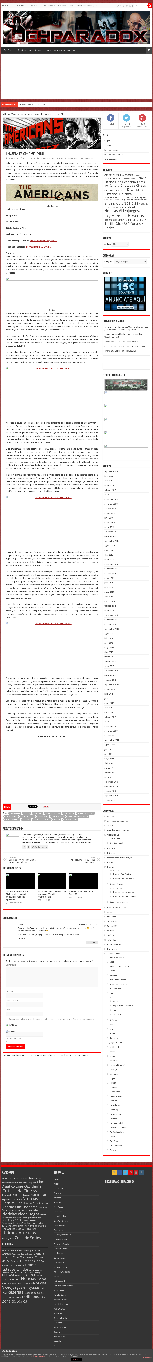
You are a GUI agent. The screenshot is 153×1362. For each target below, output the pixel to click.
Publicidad (111, 917)
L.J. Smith (126, 200)
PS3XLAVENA (59, 1309)
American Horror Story (119, 966)
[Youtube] (129, 6)
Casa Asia (58, 1212)
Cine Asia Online (61, 1221)
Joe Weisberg (11, 816)
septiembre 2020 (111, 471)
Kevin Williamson (116, 200)
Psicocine (58, 1313)
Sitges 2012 (112, 921)
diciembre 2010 (111, 782)
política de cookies (37, 1356)
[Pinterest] (127, 6)
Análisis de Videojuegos (87, 6)
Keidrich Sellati (27, 816)
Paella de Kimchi (61, 1300)
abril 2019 (108, 481)
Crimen (117, 186)
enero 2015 (109, 559)
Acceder (107, 145)
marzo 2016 (109, 522)
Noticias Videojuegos (121, 211)
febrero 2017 (110, 490)
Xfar (55, 1346)
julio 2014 (108, 583)
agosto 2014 (109, 578)
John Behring (137, 197)
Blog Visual (58, 1207)
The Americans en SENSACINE (38, 247)
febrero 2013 (110, 661)
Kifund (56, 1276)
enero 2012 (109, 722)
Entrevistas (111, 853)
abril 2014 (108, 596)
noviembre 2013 (111, 620)
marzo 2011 (109, 768)
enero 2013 (109, 666)
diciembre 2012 (111, 671)
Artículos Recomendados (118, 830)
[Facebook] (121, 6)
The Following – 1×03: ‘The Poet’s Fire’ (82, 860)
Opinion (110, 912)
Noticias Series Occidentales (125, 896)
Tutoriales (111, 940)
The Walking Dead (117, 1132)
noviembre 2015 (111, 536)
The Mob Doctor (117, 1114)
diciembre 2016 (111, 499)
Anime (110, 825)
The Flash (117, 1015)
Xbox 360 (122, 224)
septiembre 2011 (111, 740)
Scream (113, 1083)
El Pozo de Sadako (61, 1244)
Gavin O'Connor (53, 813)
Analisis (110, 816)
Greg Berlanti (136, 195)
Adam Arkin (15, 813)
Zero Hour (114, 1150)
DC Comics (122, 190)
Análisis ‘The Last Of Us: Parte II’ (32, 104)
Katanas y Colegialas (62, 1272)
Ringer (112, 1078)
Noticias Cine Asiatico (122, 874)
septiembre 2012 (111, 684)
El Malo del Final (60, 1239)
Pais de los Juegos (61, 1304)
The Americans (32, 114)
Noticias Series (116, 888)
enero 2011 (109, 777)
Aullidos (57, 1202)
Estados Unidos (117, 194)
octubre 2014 (110, 573)
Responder (92, 942)
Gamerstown (59, 1258)
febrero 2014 (110, 606)
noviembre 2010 (111, 786)
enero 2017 (109, 495)
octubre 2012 (110, 680)
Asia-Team (58, 1188)
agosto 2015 (109, 546)
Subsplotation (60, 1327)
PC (140, 211)
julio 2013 (108, 638)
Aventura (109, 178)
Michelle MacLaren (116, 204)
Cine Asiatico (34, 6)
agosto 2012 (109, 689)
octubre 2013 (110, 624)
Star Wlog (58, 1323)
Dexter (112, 1024)
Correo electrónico (15, 1000)
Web (8, 1010)
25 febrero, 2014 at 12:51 (88, 924)
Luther (112, 1051)
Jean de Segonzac (86, 813)
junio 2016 (108, 518)
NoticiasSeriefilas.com (63, 1286)
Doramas (62, 6)
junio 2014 (108, 587)
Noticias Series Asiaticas (123, 892)
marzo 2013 (109, 657)
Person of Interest (117, 1065)
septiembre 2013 (111, 629)
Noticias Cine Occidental (122, 207)
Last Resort (114, 1047)
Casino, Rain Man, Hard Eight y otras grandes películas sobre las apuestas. (18, 895)
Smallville (113, 1087)
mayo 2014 (109, 592)
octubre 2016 (110, 508)
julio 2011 (108, 749)
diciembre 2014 (111, 564)
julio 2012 (108, 694)
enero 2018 (109, 485)
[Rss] (118, 6)
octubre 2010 (110, 791)
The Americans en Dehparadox (43, 240)
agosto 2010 (109, 800)
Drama (27, 813)
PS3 (125, 216)
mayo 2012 (109, 703)
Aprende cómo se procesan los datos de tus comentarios (64, 1055)
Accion (108, 174)
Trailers (110, 935)
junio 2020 (108, 476)
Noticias (130, 203)
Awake (112, 971)
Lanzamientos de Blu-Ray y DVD (120, 858)
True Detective (116, 1145)
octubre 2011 (110, 735)
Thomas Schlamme (41, 820)
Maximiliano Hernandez (78, 816)
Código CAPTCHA (13, 1039)
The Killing (114, 1110)
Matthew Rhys (58, 816)
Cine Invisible (59, 1225)
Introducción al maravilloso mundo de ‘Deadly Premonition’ (52, 894)
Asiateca (57, 1198)
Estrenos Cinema (61, 1249)
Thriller (56, 820)
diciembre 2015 (111, 532)
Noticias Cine (115, 870)
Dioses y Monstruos (62, 1235)
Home (7, 114)
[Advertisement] (76, 77)
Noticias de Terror (61, 1281)
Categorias (109, 261)
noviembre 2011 (111, 731)
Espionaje (38, 813)
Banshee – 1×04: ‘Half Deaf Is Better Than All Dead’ (22, 860)
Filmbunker (58, 1253)
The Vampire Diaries (118, 1128)
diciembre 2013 (111, 615)
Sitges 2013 (112, 926)
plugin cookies (147, 1357)
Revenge (113, 1069)
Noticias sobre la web (116, 907)
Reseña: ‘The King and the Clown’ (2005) (128, 346)
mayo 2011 (109, 759)
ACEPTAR (76, 1360)
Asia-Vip (57, 1193)
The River (113, 1119)
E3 (141, 190)
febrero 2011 (110, 772)
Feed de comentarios (113, 155)
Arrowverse (138, 175)
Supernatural (115, 1092)
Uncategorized (113, 949)
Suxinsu (57, 1332)
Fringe (112, 1029)
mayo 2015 (109, 550)
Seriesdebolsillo (61, 1318)
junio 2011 (108, 754)
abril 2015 (108, 555)
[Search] (150, 5)
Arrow (116, 1001)
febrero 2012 (110, 717)
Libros (71, 6)
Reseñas (26, 820)
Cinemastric (59, 1230)
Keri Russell (43, 816)
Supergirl (117, 1010)
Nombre (10, 991)
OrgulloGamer (60, 1295)
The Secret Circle (117, 1123)
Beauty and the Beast (118, 984)
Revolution (114, 1074)
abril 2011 (108, 763)
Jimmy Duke (109, 327)
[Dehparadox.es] (76, 26)
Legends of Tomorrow (123, 1006)
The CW (143, 220)
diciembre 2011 (111, 726)
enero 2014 (109, 610)
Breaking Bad (115, 989)
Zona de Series (18, 114)
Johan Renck (126, 198)
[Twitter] (123, 6)
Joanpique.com (60, 1267)
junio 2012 (108, 698)
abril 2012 (108, 708)
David (20, 925)
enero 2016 (109, 527)
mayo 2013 (109, 647)
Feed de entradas (111, 150)
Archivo (107, 244)
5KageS (57, 1179)
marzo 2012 (109, 712)
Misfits (112, 1056)
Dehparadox (13, 158)
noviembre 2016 (111, 504)
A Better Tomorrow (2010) (124, 351)
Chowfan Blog (60, 1216)
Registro (108, 141)
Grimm (112, 1033)
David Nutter (109, 190)
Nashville (113, 1060)
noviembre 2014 (111, 569)
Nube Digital (59, 1290)
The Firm (113, 1101)
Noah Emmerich (12, 820)
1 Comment (88, 158)
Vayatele (57, 1341)
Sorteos (110, 931)
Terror (135, 219)
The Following (116, 1105)
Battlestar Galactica (118, 980)
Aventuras (118, 179)
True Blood (114, 1141)
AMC (115, 175)
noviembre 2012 (111, 675)
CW (144, 185)
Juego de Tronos (117, 1042)
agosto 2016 (109, 513)
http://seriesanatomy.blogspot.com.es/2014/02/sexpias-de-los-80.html (48, 935)
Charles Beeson (129, 179)
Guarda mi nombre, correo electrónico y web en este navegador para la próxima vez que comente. (51, 1019)
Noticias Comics (116, 884)
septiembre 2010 (111, 796)
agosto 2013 (109, 634)
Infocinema (59, 1262)
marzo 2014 (109, 601)
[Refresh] (10, 1031)
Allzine (56, 1184)
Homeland (114, 1038)
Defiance (113, 1020)
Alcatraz (113, 962)
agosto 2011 (109, 745)
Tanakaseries (59, 1337)
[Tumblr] (132, 6)
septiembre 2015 (111, 541)
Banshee (113, 975)
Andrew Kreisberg (125, 175)
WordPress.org (110, 159)
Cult (111, 993)
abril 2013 (108, 652)
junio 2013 (108, 643)
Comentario (12, 965)
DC (116, 190)
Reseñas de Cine (113, 219)
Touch (112, 1137)
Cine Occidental (49, 6)
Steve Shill (127, 220)
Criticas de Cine (131, 185)
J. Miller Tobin (116, 198)
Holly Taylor (69, 813)
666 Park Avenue (117, 957)
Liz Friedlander (136, 200)
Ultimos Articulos (59, 158)
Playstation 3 (113, 216)
